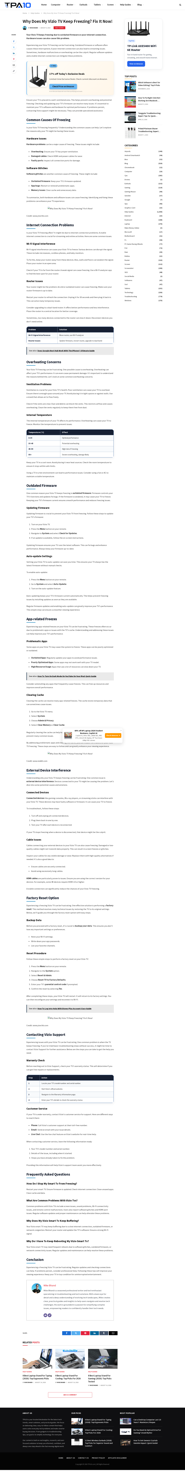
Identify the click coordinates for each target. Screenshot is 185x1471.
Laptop (127, 224)
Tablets (97, 4)
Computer (55, 4)
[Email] (13, 65)
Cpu (126, 175)
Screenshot (129, 268)
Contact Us (83, 1458)
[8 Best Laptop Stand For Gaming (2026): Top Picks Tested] (103, 1359)
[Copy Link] (13, 71)
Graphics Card (130, 208)
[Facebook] (13, 41)
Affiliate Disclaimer (117, 1458)
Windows (128, 300)
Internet (128, 216)
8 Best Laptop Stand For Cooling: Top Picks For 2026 (68, 1377)
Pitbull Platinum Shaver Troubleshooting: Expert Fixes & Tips (148, 130)
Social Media (129, 276)
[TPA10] (17, 5)
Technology (129, 292)
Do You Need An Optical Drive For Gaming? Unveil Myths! (147, 1431)
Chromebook (129, 167)
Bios (126, 159)
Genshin (128, 196)
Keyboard (128, 220)
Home (44, 4)
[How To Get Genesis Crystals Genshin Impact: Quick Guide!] (125, 1442)
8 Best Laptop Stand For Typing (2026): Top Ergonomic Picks (37, 1377)
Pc (125, 240)
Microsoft (128, 232)
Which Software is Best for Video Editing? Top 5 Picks (149, 83)
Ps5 (126, 248)
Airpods (128, 151)
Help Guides (125, 4)
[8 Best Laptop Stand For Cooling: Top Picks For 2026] (70, 1359)
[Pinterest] (13, 59)
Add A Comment (70, 1395)
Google (127, 200)
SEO (126, 272)
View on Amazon (136, 64)
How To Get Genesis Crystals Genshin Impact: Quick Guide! (146, 1441)
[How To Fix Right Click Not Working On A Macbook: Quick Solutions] (130, 102)
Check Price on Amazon (63, 86)
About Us (70, 1458)
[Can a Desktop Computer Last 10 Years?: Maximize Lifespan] (125, 1421)
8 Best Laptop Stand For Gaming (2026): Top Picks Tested (100, 1378)
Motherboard (130, 236)
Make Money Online (132, 228)
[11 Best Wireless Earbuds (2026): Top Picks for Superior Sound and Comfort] (77, 1442)
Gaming (127, 187)
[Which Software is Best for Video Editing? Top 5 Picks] (130, 86)
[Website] (49, 1315)
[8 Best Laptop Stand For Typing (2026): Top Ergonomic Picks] (37, 1359)
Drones (127, 179)
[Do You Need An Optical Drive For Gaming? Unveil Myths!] (125, 1431)
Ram (126, 252)
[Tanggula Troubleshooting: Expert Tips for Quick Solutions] (130, 117)
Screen (110, 4)
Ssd (126, 284)
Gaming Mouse (130, 191)
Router (70, 4)
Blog (139, 4)
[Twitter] (13, 47)
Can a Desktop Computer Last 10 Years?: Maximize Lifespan (147, 1421)
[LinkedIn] (13, 53)
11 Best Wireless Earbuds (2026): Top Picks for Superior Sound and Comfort (99, 1443)
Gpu (126, 204)
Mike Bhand (34, 28)
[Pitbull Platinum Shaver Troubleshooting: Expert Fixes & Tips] (130, 132)
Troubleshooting (131, 296)
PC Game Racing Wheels (134, 244)
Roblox (127, 256)
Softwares (128, 280)
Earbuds (83, 4)
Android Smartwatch (132, 155)
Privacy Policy (98, 1458)
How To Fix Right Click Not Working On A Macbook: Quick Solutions (149, 99)
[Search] (180, 5)
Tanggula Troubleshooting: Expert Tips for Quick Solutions (149, 114)
